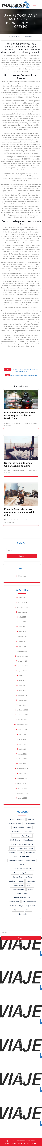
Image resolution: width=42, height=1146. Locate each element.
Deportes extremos (21, 1087)
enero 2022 (22, 764)
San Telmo (28, 877)
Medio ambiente (21, 1109)
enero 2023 (22, 705)
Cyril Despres (26, 836)
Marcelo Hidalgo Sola (21, 1107)
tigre (28, 885)
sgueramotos (31, 881)
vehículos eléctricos (29, 901)
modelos (12, 852)
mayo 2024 (22, 627)
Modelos (21, 1112)
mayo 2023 (22, 685)
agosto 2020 (22, 798)
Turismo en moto (13, 901)
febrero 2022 (22, 759)
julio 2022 (22, 734)
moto (21, 1115)
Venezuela (12, 906)
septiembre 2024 (22, 607)
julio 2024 (22, 617)
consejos (16, 836)
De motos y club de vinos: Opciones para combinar (18, 464)
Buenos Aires (16, 832)
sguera (21, 881)
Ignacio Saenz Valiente (25, 848)
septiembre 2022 (22, 724)
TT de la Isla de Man (17, 889)
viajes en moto (22, 914)
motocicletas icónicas (16, 860)
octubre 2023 (22, 661)
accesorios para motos (17, 819)
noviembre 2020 (22, 783)
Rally (21, 1126)
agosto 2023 (22, 671)
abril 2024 (22, 631)
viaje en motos (18, 910)
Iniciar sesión (22, 576)
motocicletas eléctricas (21, 856)
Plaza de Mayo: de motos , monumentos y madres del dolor (19, 512)
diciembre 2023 (22, 651)
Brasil (29, 827)
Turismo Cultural (22, 893)
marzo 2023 (22, 695)
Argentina (31, 819)
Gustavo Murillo (21, 1098)
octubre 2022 (22, 720)
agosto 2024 (22, 612)
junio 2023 (22, 680)
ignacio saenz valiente (21, 1104)
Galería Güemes (15, 840)
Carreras (21, 1082)
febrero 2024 (22, 641)
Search (22, 556)
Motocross (21, 1118)
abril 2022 (22, 749)
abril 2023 (22, 690)
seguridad (12, 881)
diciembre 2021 (22, 768)
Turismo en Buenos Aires (22, 897)
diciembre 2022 (22, 710)
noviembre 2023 (22, 656)
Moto (20, 852)
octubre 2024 (22, 602)
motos (22, 864)
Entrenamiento (21, 1090)
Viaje (21, 906)
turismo (30, 889)
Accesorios (21, 1079)
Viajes (28, 910)
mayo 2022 (22, 744)
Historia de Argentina (26, 844)
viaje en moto (30, 906)
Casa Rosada (28, 832)
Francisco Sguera (21, 1096)
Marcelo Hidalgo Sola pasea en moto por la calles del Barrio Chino (19, 415)
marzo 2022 (22, 754)
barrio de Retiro (30, 823)
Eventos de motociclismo (21, 1093)
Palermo (15, 873)
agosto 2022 (22, 729)
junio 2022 (22, 739)
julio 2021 (22, 773)
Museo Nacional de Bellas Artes (22, 869)
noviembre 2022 (22, 715)
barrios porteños (18, 827)
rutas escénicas (17, 877)
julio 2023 (22, 676)
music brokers (21, 1123)
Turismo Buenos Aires (21, 1131)
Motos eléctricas (21, 1120)
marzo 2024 (22, 636)
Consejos (21, 1085)
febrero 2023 (22, 700)
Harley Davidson (28, 840)
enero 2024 (22, 646)
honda (13, 848)
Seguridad (21, 1129)
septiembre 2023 (22, 666)
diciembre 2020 (22, 778)
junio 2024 (22, 622)
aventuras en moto (15, 823)
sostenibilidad (18, 885)
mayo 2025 (22, 597)
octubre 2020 (22, 788)
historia (13, 844)
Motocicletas (30, 852)
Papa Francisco (27, 873)
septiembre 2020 (22, 793)
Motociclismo (30, 860)
